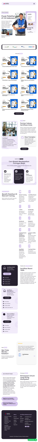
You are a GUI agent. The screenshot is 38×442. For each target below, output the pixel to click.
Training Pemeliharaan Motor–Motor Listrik (9, 66)
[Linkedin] (28, 426)
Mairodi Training (19, 436)
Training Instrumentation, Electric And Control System (8, 95)
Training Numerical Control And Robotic (27, 66)
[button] (34, 4)
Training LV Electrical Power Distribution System (27, 81)
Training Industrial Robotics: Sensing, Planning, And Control (27, 110)
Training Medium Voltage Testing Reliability (9, 80)
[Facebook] (27, 426)
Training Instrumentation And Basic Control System (9, 110)
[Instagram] (25, 426)
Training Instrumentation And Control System (27, 95)
